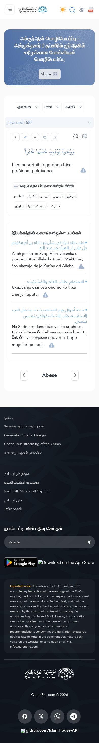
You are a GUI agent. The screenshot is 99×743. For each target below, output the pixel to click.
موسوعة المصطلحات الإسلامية (27, 491)
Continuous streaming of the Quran (32, 444)
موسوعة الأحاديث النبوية (21, 482)
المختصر (45, 197)
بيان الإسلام (13, 500)
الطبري (19, 206)
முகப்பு (8, 417)
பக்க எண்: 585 (20, 122)
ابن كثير (71, 197)
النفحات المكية (36, 206)
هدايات (55, 206)
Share (46, 74)
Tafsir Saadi (13, 509)
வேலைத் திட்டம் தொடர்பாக (24, 426)
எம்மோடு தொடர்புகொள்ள (23, 452)
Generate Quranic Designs (25, 435)
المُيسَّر (31, 197)
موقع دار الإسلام (16, 473)
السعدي (58, 197)
